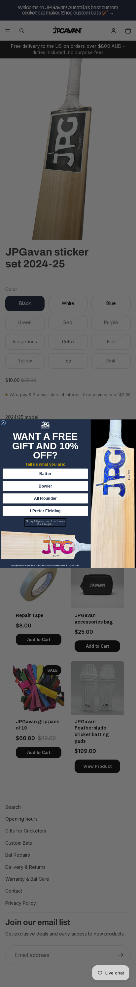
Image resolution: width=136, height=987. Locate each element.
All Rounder (45, 498)
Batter (45, 473)
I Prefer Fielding (45, 510)
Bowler (45, 486)
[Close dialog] (3, 423)
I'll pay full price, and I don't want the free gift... (45, 522)
